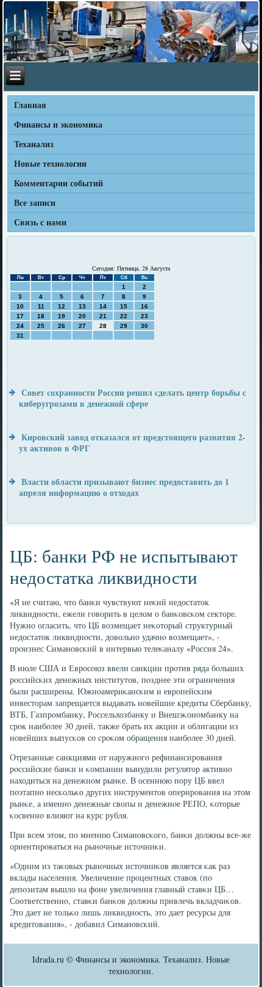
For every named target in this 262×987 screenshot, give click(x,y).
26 (61, 325)
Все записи (34, 202)
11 (41, 306)
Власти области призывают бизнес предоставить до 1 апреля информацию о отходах (124, 487)
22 (123, 316)
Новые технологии (50, 163)
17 (20, 316)
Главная (30, 104)
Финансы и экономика (58, 124)
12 (61, 306)
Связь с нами (40, 222)
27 (82, 325)
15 (123, 306)
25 (40, 325)
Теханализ (34, 143)
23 (144, 316)
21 (103, 316)
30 (144, 325)
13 (82, 306)
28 (103, 325)
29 (123, 325)
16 (144, 306)
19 (61, 316)
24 (20, 325)
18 (40, 316)
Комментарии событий (58, 183)
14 (103, 306)
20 (82, 316)
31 (20, 335)
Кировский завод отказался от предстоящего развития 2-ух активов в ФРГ (132, 442)
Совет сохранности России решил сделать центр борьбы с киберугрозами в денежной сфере (132, 398)
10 (20, 306)
